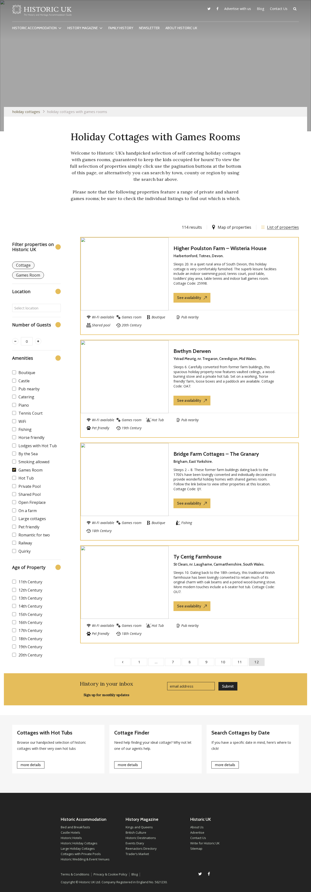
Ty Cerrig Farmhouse (197, 556)
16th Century (30, 622)
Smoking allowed (33, 462)
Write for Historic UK (205, 843)
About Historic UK (181, 28)
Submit (228, 686)
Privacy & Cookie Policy (110, 874)
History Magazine (82, 28)
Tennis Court (30, 413)
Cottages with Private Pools (81, 854)
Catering (26, 397)
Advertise (197, 832)
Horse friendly (31, 437)
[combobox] (36, 308)
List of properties (283, 227)
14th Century (30, 606)
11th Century (30, 582)
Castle (24, 381)
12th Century (30, 590)
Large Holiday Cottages (78, 848)
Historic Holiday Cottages (79, 843)
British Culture (136, 832)
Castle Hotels (70, 832)
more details (31, 765)
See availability (189, 298)
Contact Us (278, 8)
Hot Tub (26, 478)
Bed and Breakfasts (75, 827)
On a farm (27, 510)
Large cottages (32, 518)
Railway (25, 543)
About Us (197, 827)
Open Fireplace (32, 502)
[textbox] (36, 308)
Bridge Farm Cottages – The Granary (216, 454)
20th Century (30, 655)
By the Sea (28, 454)
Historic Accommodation (34, 28)
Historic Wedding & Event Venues (85, 859)
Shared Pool (29, 494)
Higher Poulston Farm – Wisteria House (220, 248)
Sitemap (196, 848)
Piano (23, 405)
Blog (260, 8)
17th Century (30, 630)
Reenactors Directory (141, 848)
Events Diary (135, 843)
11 (240, 661)
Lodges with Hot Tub (37, 446)
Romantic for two (34, 535)
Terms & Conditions (75, 874)
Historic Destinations (141, 838)
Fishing (25, 429)
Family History (120, 28)
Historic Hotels (71, 838)
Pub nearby (29, 389)
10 (223, 661)
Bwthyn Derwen (192, 351)
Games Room (30, 470)
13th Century (30, 598)
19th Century (30, 647)
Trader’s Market (137, 854)
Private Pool (29, 486)
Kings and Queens (139, 827)
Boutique (26, 372)
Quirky (24, 551)
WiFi (22, 421)
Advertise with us (237, 8)
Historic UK (42, 12)
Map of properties (234, 227)
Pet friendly (28, 527)
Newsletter (149, 28)
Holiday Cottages (26, 111)
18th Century (30, 639)
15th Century (30, 614)
